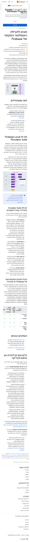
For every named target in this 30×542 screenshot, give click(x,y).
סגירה (15, 21)
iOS (16, 129)
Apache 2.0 (4, 455)
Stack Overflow (25, 501)
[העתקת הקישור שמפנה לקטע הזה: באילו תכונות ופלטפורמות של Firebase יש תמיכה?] (5, 282)
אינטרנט (22, 118)
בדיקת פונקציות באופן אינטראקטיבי (17, 425)
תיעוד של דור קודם (25, 510)
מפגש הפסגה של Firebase (23, 488)
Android (14, 116)
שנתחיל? (15, 25)
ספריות (27, 477)
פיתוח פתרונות (22, 28)
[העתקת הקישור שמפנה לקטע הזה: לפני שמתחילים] (9, 101)
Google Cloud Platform (23, 527)
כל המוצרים (26, 529)
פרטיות (23, 535)
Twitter (27, 490)
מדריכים (27, 470)
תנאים (27, 535)
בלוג (28, 485)
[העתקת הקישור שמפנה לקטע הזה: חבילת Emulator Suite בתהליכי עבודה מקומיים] (5, 210)
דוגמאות (27, 474)
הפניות (27, 472)
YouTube (27, 492)
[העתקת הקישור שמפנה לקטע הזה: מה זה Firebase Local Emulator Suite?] (8, 140)
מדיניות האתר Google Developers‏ (13, 456)
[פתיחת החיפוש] (12, 2)
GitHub (27, 479)
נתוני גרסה (26, 506)
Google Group (25, 503)
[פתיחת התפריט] (27, 1)
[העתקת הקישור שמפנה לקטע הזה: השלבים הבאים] (9, 336)
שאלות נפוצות (26, 508)
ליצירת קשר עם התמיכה (23, 499)
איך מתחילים (20, 340)
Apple (19, 116)
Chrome (27, 522)
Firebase (27, 524)
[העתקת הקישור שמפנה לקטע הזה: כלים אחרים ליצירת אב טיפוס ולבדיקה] (10, 358)
